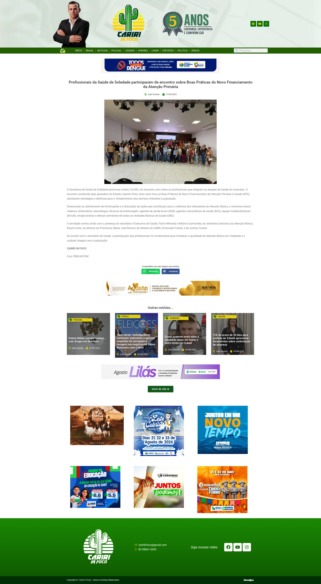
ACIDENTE (174, 318)
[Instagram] (266, 24)
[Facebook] (253, 24)
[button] (150, 271)
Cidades (130, 50)
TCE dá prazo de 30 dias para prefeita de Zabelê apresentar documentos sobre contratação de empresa (231, 339)
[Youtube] (260, 24)
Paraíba (143, 50)
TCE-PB (221, 317)
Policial (116, 50)
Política (125, 316)
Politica (182, 50)
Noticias (102, 50)
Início (78, 50)
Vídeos (195, 50)
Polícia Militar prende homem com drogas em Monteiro (86, 340)
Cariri (155, 50)
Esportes (168, 50)
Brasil (90, 50)
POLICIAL (78, 320)
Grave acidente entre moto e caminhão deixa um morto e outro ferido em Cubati (182, 340)
